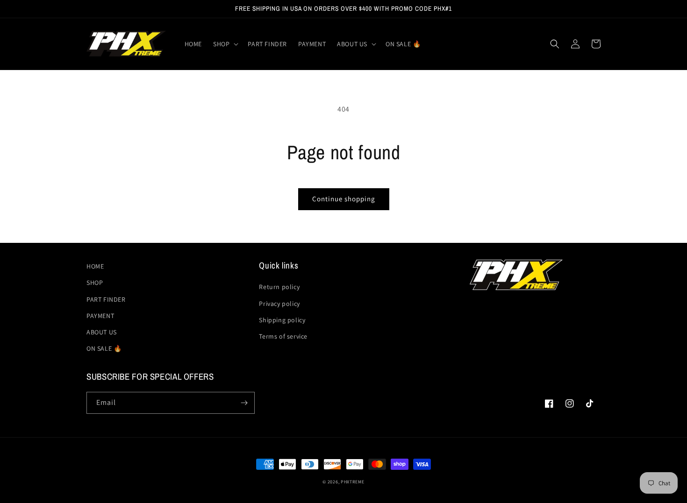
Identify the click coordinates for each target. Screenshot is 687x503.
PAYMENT (100, 316)
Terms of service (283, 336)
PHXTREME (353, 482)
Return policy (279, 287)
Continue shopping (343, 198)
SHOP (94, 282)
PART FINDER (106, 299)
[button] (225, 44)
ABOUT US (101, 332)
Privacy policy (279, 303)
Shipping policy (282, 320)
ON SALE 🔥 (104, 348)
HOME (95, 266)
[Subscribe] (244, 403)
